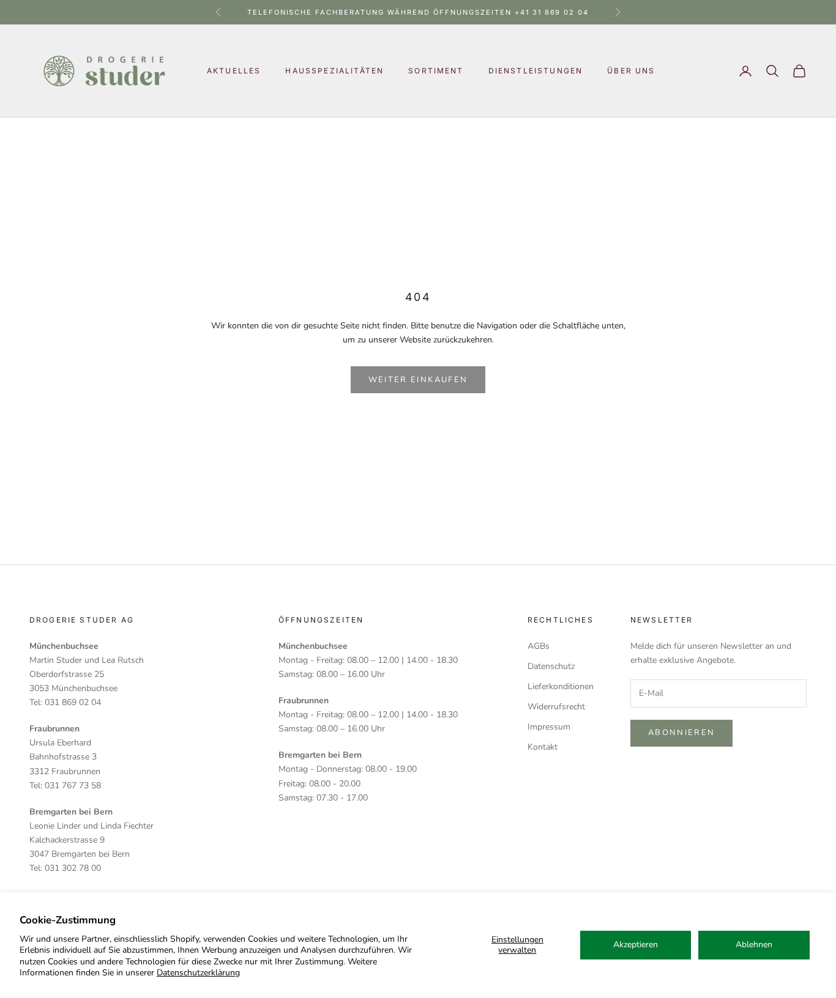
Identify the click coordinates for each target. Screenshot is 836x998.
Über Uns (631, 70)
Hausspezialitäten (334, 70)
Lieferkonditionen (561, 686)
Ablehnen (754, 944)
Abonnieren (681, 732)
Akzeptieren (635, 944)
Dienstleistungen (535, 70)
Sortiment (435, 70)
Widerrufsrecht (556, 706)
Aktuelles (234, 70)
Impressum (549, 727)
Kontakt (543, 747)
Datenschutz (551, 666)
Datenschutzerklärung (198, 972)
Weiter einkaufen (418, 379)
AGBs (539, 646)
